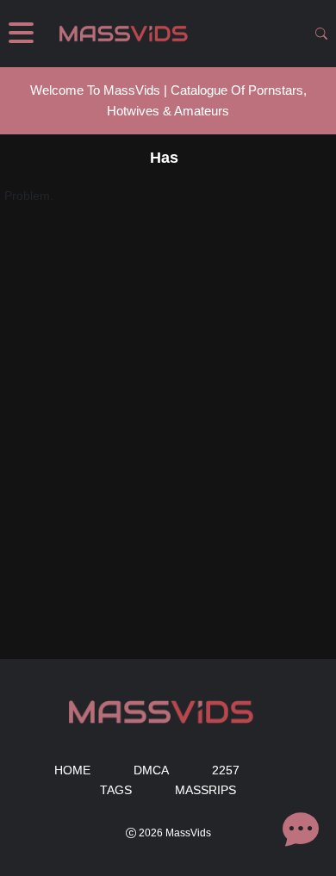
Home (72, 770)
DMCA (151, 770)
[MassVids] (128, 34)
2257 (226, 770)
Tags (116, 790)
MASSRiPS (205, 790)
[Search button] (321, 33)
